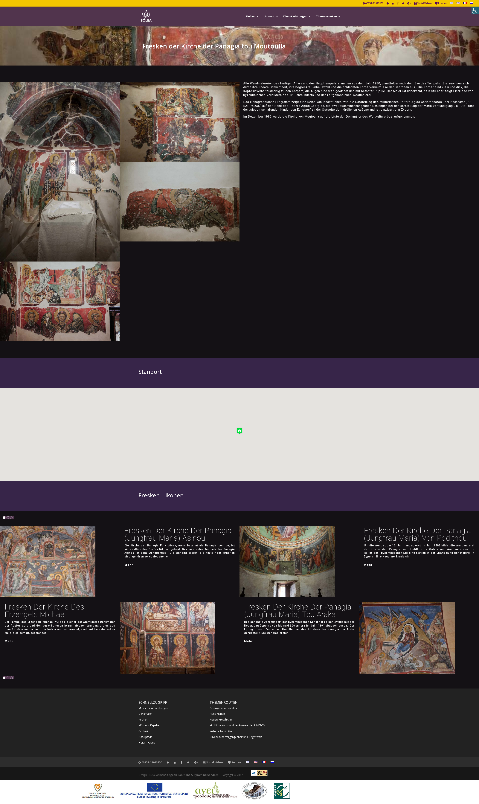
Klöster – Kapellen (149, 725)
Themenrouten (326, 16)
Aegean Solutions (178, 775)
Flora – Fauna (146, 742)
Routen (441, 3)
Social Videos (424, 3)
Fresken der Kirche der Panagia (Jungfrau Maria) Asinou (178, 534)
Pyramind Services (206, 775)
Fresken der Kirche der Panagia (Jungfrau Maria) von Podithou (417, 534)
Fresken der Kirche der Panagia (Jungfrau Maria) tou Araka (297, 611)
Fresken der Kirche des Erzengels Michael (44, 611)
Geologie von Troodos (223, 708)
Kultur (250, 16)
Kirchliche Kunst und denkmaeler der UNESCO (237, 725)
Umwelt (269, 16)
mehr (128, 564)
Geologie (143, 731)
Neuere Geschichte (221, 719)
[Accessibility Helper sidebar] (475, 10)
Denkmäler (145, 713)
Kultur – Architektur (221, 731)
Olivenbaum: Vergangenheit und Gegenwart (236, 737)
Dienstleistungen (295, 16)
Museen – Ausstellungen (153, 708)
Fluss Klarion (217, 713)
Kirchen (142, 719)
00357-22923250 (374, 3)
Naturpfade (145, 737)
